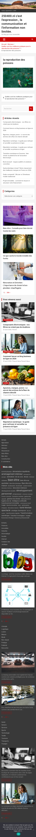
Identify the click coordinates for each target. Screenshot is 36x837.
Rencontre (5, 648)
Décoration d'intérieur (7, 488)
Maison (4, 634)
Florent (14, 329)
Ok (18, 834)
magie (4, 505)
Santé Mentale (25, 508)
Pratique (4, 642)
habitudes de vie (26, 499)
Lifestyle (4, 626)
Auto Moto (5, 453)
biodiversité (11, 486)
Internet (4, 539)
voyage (28, 515)
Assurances (5, 451)
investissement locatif (25, 503)
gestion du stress (13, 499)
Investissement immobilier (10, 503)
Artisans (4, 448)
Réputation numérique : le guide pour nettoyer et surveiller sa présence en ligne (16, 424)
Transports (5, 741)
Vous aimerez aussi (12, 299)
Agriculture (5, 443)
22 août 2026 (7, 361)
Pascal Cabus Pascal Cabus (21, 361)
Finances (4, 525)
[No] (33, 830)
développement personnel (17, 492)
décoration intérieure (20, 488)
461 (6, 621)
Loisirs (6, 383)
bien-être (13, 480)
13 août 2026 (7, 395)
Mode (19, 505)
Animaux (4, 445)
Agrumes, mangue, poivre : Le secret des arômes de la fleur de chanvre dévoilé (16, 390)
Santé (3, 722)
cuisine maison (27, 486)
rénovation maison (13, 508)
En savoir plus (6, 579)
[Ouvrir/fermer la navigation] (4, 39)
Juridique (4, 544)
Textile (4, 736)
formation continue (17, 496)
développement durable (8, 491)
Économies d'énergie (8, 518)
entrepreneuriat (17, 494)
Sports (4, 730)
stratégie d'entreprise (18, 510)
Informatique (8, 417)
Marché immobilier (11, 505)
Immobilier (5, 528)
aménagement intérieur (12, 474)
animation (10, 477)
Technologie (8, 320)
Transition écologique (17, 515)
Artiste (26, 477)
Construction (6, 459)
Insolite (4, 536)
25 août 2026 (7, 329)
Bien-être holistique (15, 483)
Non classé (5, 640)
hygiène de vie (6, 501)
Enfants (4, 523)
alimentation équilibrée (21, 471)
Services (4, 727)
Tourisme (5, 738)
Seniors (4, 725)
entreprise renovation (27, 494)
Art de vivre (19, 477)
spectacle (6, 510)
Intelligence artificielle (19, 501)
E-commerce (6, 461)
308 (8, 292)
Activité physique (7, 471)
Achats (4, 440)
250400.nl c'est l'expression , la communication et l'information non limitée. (14, 23)
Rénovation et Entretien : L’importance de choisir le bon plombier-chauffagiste (15, 285)
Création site (8, 351)
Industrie (4, 531)
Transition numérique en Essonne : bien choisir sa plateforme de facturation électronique (16, 156)
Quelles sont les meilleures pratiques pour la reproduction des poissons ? (18, 98)
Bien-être (5, 456)
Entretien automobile (6, 496)
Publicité (4, 645)
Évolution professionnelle (22, 518)
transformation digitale (13, 513)
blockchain (19, 486)
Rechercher (31, 108)
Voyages (4, 744)
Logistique (5, 629)
